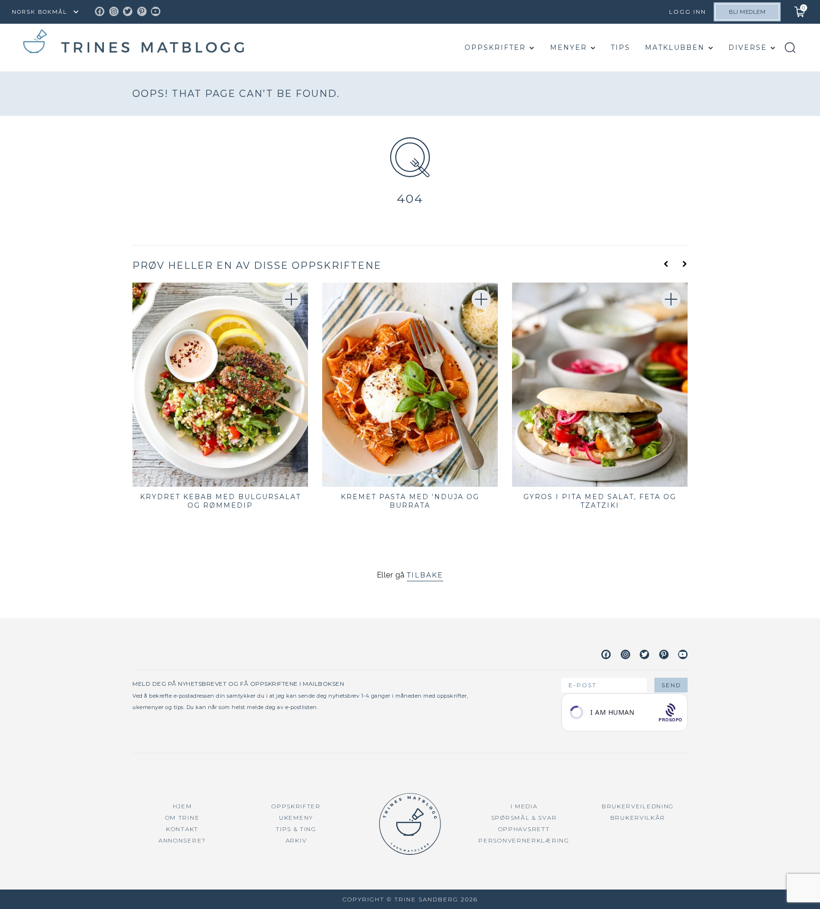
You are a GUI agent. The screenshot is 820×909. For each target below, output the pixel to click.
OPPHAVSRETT (524, 829)
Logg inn (687, 11)
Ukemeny (296, 817)
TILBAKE (425, 575)
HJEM (182, 806)
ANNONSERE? (182, 840)
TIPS (620, 47)
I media (524, 806)
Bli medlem (747, 12)
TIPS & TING (296, 829)
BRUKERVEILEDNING (638, 806)
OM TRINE (182, 817)
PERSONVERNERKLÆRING (523, 840)
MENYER (568, 47)
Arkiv (296, 840)
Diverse (747, 47)
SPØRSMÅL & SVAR (524, 817)
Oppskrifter (495, 47)
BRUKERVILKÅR (637, 817)
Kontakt (182, 829)
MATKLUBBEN (675, 47)
